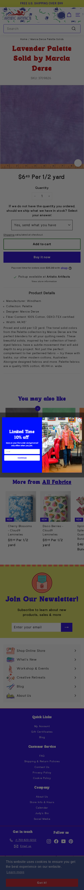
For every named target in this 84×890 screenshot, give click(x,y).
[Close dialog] (79, 420)
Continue (22, 458)
